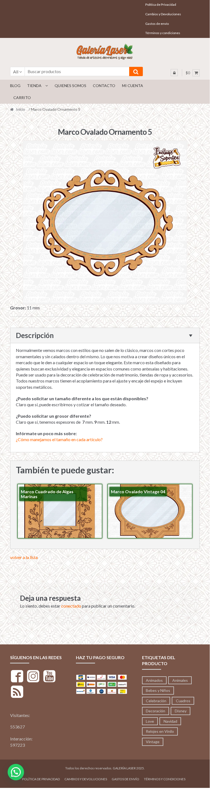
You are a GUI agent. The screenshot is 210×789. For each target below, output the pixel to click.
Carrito (22, 97)
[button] (16, 772)
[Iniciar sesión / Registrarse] (174, 72)
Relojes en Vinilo (160, 731)
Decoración (155, 711)
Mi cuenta (132, 85)
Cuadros (183, 700)
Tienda (34, 85)
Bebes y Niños (158, 690)
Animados (154, 680)
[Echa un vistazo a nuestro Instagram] (33, 677)
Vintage (152, 741)
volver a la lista (24, 557)
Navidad (170, 721)
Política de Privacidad (160, 4)
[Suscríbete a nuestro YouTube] (49, 677)
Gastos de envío (157, 24)
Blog (15, 85)
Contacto (104, 85)
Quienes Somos (70, 85)
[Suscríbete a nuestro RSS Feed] (17, 693)
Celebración (156, 700)
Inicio (20, 109)
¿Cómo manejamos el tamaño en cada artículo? (59, 439)
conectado (71, 605)
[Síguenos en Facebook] (17, 677)
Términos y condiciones (162, 33)
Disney (181, 711)
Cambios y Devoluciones (163, 14)
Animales (180, 680)
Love (150, 721)
